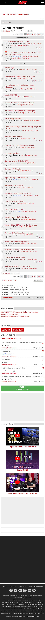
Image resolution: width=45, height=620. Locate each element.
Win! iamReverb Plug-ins (9, 314)
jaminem (4, 345)
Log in (4, 3)
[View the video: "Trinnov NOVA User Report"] (22, 482)
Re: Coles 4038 (6, 351)
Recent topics (16, 338)
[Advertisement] (22, 407)
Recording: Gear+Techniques (9, 348)
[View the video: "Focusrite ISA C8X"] (22, 436)
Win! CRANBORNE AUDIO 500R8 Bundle (15, 316)
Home (3, 14)
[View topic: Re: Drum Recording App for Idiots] (43, 368)
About (4, 587)
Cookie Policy (22, 587)
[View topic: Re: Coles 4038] (43, 351)
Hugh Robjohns (6, 354)
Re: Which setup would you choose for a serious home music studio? (22, 376)
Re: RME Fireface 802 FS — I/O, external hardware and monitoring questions (22, 343)
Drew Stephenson (7, 371)
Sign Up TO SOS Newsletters (22, 388)
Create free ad (18, 330)
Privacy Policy (38, 587)
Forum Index (11, 14)
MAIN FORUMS (23, 14)
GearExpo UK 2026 (22, 470)
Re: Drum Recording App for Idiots (13, 368)
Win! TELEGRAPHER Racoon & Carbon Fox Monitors (19, 312)
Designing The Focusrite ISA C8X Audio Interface (22, 446)
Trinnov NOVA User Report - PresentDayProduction (22, 493)
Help (30, 587)
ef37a (3, 362)
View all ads (6, 330)
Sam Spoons (6, 379)
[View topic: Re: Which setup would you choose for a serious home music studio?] (43, 377)
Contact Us (12, 587)
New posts (6, 338)
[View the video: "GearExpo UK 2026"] (22, 459)
